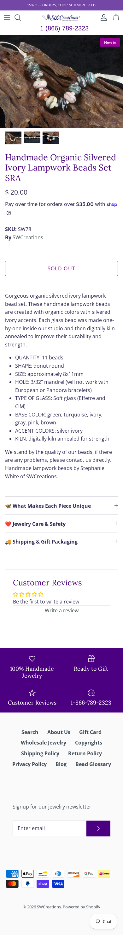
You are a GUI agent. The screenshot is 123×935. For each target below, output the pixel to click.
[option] (61, 81)
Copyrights (88, 742)
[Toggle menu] (7, 17)
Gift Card (90, 732)
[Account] (102, 17)
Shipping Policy (40, 753)
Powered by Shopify (81, 907)
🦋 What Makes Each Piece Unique (48, 505)
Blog (61, 764)
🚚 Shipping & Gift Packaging (41, 541)
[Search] (21, 17)
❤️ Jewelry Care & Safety (35, 523)
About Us (58, 732)
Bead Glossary (93, 764)
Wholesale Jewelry (43, 742)
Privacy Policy (29, 764)
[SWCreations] (61, 17)
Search (29, 732)
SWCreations (28, 237)
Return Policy (85, 753)
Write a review (62, 610)
